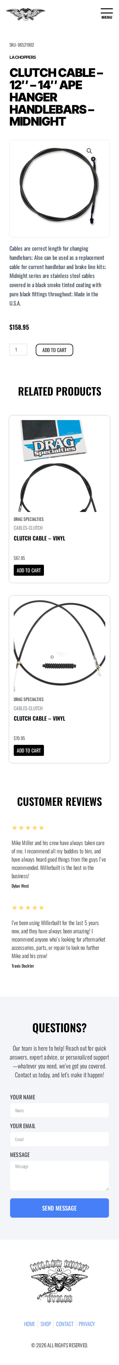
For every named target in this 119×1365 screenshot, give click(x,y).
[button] (89, 151)
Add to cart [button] (29, 570)
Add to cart (54, 350)
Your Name (22, 1097)
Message (20, 1154)
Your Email (22, 1126)
